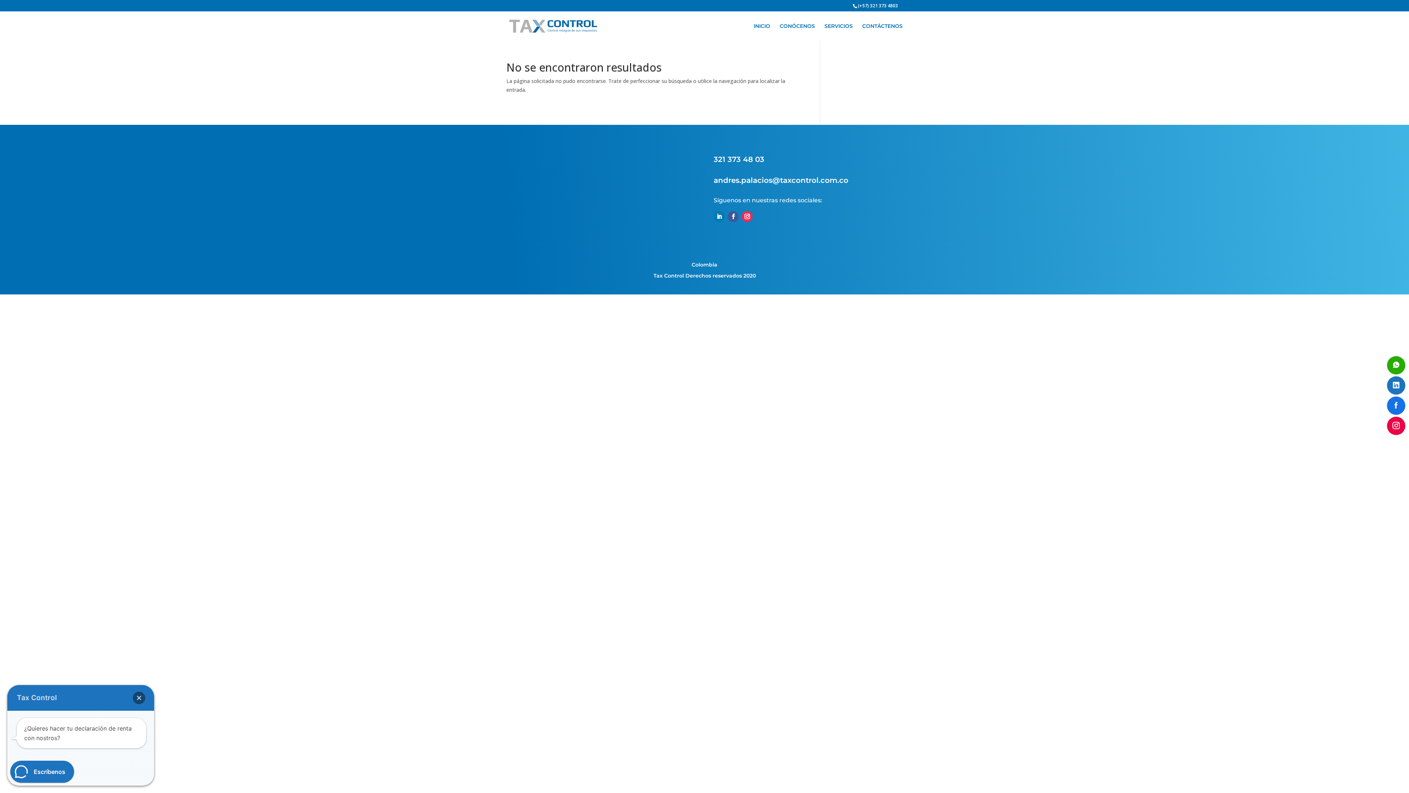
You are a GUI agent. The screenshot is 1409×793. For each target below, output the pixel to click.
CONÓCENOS (797, 26)
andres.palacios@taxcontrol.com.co (781, 180)
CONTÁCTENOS (882, 26)
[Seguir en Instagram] (747, 216)
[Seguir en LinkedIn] (719, 216)
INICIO (762, 26)
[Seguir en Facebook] (733, 216)
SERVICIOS (838, 26)
